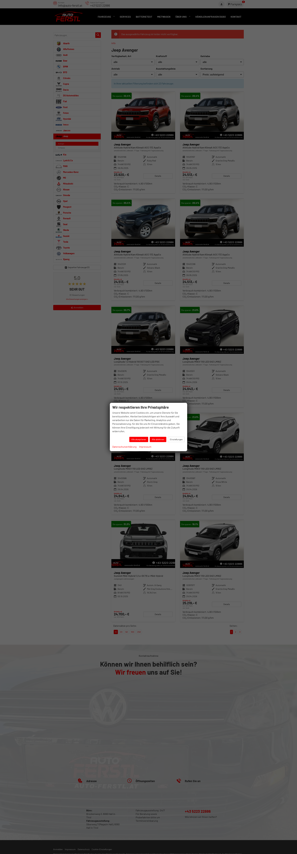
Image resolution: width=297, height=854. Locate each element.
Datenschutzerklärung (124, 446)
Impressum (145, 446)
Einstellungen (176, 439)
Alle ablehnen (158, 439)
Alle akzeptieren (138, 439)
